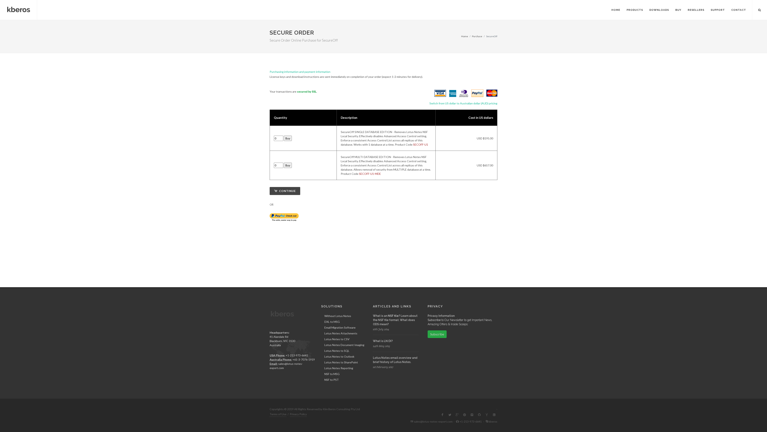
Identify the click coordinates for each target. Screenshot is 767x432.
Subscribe (437, 334)
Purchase (477, 36)
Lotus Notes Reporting (338, 368)
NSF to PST (331, 379)
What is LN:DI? (383, 341)
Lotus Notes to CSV (337, 339)
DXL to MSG (332, 321)
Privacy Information (441, 315)
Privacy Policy (298, 414)
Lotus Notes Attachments (340, 333)
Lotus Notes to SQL (336, 350)
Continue (287, 191)
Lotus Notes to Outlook (339, 356)
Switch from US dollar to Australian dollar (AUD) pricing (463, 103)
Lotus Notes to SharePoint (341, 362)
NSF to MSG (332, 374)
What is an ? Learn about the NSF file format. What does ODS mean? (395, 320)
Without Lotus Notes (337, 316)
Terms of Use (278, 414)
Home (464, 36)
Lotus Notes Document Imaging (344, 345)
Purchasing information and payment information (300, 71)
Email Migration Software (340, 327)
